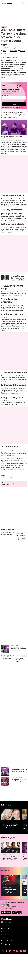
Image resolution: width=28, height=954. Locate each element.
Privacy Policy (20, 107)
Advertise (4, 935)
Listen (4, 53)
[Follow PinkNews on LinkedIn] (24, 951)
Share (4, 50)
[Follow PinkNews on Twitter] (3, 951)
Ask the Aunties (5, 477)
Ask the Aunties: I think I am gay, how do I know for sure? (21, 659)
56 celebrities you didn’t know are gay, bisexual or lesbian (18, 278)
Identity (4, 27)
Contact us (4, 932)
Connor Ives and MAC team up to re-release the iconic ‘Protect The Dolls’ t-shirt (10, 858)
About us (4, 926)
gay (17, 73)
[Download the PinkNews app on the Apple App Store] (6, 912)
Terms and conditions (7, 941)
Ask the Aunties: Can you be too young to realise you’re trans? (20, 538)
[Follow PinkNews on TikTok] (10, 951)
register (14, 483)
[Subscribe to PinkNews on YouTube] (13, 951)
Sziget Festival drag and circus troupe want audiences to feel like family (11, 891)
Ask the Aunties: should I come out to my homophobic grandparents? (18, 648)
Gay (11, 477)
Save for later (13, 50)
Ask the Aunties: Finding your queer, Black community (19, 770)
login (8, 483)
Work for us (4, 938)
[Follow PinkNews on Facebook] (6, 951)
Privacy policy (5, 944)
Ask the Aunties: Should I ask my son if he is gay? (19, 780)
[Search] (23, 3)
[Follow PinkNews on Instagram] (17, 951)
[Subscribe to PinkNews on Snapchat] (21, 951)
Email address (7, 95)
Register (14, 104)
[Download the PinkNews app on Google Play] (17, 912)
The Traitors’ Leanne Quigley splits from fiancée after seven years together (10, 825)
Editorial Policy (5, 929)
